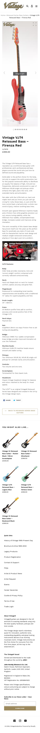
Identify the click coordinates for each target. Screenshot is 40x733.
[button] (35, 24)
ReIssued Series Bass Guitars (18, 15)
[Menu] (36, 6)
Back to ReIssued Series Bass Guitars (21, 412)
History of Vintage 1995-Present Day (18, 540)
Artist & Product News (13, 573)
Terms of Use (9, 601)
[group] (20, 73)
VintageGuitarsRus (16, 726)
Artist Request (10, 579)
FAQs (6, 568)
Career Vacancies (11, 590)
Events (6, 585)
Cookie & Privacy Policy (13, 596)
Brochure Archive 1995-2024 (15, 546)
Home (3, 15)
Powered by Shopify (28, 726)
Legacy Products (10, 551)
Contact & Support (11, 562)
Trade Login (9, 607)
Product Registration (12, 557)
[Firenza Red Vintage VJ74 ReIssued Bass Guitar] (15, 129)
